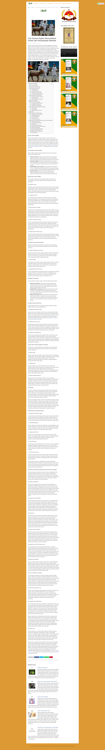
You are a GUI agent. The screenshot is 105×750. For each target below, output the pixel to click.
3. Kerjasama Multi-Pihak (35, 116)
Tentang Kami (42, 3)
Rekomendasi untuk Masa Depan (37, 131)
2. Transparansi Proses (35, 90)
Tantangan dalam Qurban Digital (35, 95)
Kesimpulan (31, 111)
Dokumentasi (50, 3)
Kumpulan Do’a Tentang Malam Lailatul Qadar (47, 727)
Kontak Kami (58, 3)
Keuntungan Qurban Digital (34, 88)
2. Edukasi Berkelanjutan (35, 115)
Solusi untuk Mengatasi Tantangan (37, 128)
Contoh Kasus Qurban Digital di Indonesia (37, 106)
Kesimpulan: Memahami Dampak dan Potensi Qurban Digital (41, 120)
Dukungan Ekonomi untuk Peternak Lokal (38, 126)
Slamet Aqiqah (52, 146)
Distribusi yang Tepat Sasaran (36, 125)
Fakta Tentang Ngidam (42, 696)
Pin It (51, 657)
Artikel (32, 7)
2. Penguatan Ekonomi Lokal (36, 104)
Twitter (42, 657)
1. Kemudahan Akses (34, 89)
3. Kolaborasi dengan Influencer (36, 110)
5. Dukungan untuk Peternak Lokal (37, 94)
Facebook (36, 657)
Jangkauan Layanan (67, 3)
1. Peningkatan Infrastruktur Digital (37, 114)
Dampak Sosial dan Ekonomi (34, 101)
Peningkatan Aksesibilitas (35, 121)
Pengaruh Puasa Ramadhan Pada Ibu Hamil (47, 681)
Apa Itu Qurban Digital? (33, 85)
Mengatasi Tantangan (33, 100)
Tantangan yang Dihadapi (36, 127)
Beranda (36, 3)
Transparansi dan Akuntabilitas (37, 122)
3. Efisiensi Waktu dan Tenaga (36, 91)
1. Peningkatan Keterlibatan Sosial (36, 103)
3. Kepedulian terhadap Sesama (36, 105)
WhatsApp (46, 657)
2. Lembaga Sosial (34, 109)
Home (29, 7)
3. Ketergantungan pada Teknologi (37, 99)
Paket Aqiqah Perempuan (36, 319)
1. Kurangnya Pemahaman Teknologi (37, 96)
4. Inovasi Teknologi (34, 117)
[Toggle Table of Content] (51, 84)
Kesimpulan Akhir (35, 132)
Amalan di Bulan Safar (42, 667)
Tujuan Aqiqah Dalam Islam (43, 710)
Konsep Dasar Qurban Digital (34, 86)
